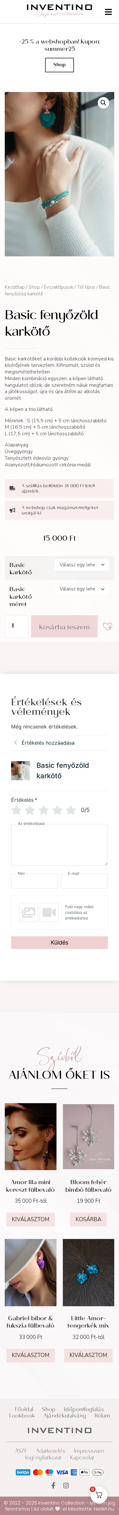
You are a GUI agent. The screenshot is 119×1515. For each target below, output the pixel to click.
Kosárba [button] (88, 1219)
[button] (103, 103)
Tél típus (86, 287)
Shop (34, 287)
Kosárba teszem (64, 628)
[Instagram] (66, 1485)
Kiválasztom (31, 1219)
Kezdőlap (15, 287)
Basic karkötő (21, 569)
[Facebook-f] (53, 1485)
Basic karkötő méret (21, 597)
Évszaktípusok (58, 287)
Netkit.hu (104, 1508)
